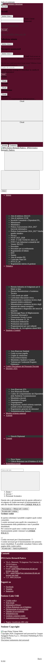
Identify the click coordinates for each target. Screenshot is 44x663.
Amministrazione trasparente (17, 618)
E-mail (26, 56)
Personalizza (6, 509)
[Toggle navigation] (20, 180)
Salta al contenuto (8, 2)
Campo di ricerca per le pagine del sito (16, 468)
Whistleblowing (12, 614)
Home (8, 492)
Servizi (8, 494)
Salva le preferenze (20, 548)
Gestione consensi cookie (15, 616)
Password (28, 21)
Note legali (10, 603)
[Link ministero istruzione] (12, 4)
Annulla (4, 145)
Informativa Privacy (13, 605)
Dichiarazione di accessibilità (17, 609)
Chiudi (4, 81)
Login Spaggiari (23, 65)
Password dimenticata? (10, 26)
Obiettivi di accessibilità (15, 611)
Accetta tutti (9, 511)
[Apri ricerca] (23, 160)
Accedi (4, 6)
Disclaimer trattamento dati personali (15, 640)
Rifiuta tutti (21, 509)
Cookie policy (11, 601)
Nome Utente (29, 19)
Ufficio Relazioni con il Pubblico (18, 607)
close (4, 191)
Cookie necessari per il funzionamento (16, 540)
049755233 (13, 567)
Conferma (13, 145)
